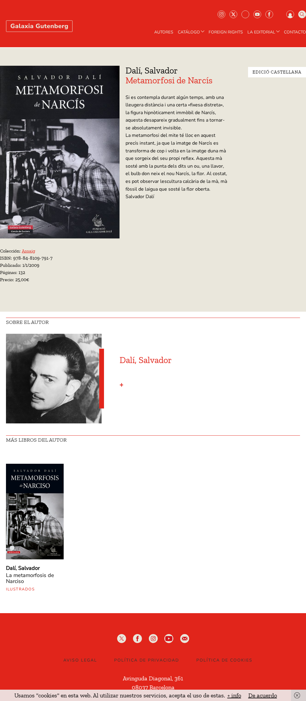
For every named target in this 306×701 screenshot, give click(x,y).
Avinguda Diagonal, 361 (153, 678)
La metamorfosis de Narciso (30, 578)
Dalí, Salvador (152, 70)
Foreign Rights (226, 32)
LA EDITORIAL (261, 32)
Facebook (269, 14)
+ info (234, 695)
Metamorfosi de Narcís (169, 80)
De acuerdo (262, 695)
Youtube (257, 14)
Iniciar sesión (290, 14)
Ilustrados (20, 589)
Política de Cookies (224, 660)
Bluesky (245, 14)
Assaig (28, 251)
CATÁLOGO (189, 32)
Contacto (295, 32)
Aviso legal (80, 660)
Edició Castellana (277, 72)
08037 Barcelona (153, 687)
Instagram (221, 14)
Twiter (233, 14)
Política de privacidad (146, 660)
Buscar (302, 14)
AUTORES (163, 32)
